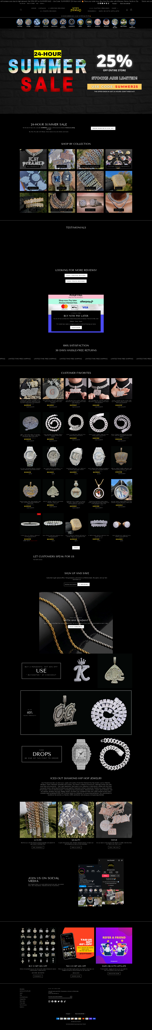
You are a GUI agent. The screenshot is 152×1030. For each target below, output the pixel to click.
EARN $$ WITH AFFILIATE (25, 991)
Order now (76, 976)
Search (21, 993)
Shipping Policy (23, 999)
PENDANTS (37, 976)
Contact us (42, 3)
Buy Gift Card (22, 3)
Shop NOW (76, 327)
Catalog (42, 8)
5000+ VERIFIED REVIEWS (76, 275)
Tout (76, 547)
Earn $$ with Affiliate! (109, 11)
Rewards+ (92, 11)
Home (33, 8)
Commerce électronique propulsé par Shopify (76, 1024)
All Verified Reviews (24, 997)
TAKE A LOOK (76, 847)
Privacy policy (22, 1002)
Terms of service (23, 1004)
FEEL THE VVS (114, 847)
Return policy (22, 1001)
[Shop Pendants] (76, 623)
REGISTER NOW (114, 973)
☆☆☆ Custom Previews (99, 8)
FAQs (37, 3)
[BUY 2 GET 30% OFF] (38, 945)
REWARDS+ (22, 989)
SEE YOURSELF (38, 847)
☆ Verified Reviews (56, 8)
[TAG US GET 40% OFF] (76, 945)
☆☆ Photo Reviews (48, 11)
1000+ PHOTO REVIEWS (76, 281)
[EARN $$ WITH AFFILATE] (114, 945)
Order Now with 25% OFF (103, 128)
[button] (27, 405)
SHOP (114, 8)
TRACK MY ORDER (31, 3)
